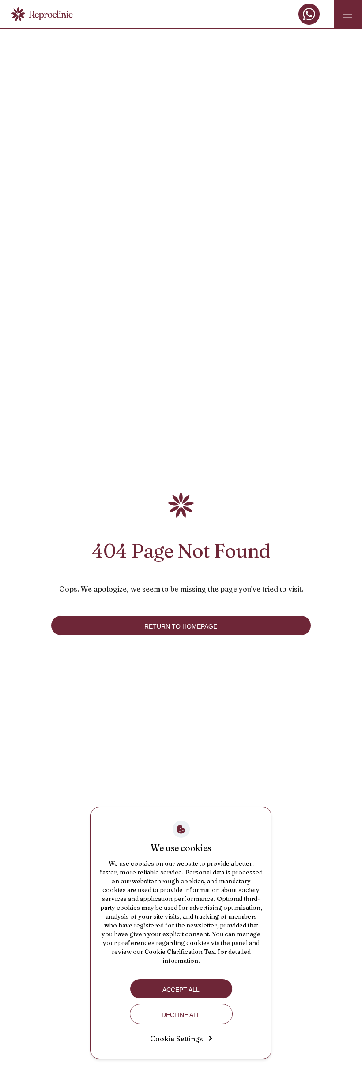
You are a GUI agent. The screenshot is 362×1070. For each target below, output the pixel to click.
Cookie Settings (176, 1038)
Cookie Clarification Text (180, 952)
